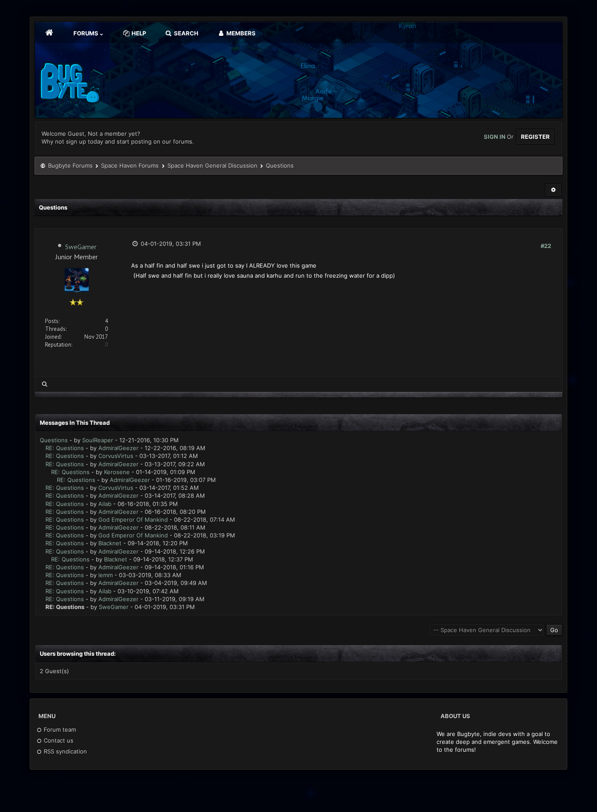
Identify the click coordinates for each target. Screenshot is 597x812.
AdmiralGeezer (118, 447)
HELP (138, 33)
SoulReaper (97, 440)
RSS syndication (64, 751)
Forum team (59, 729)
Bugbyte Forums (70, 165)
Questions (54, 440)
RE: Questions (64, 447)
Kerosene (117, 471)
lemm (105, 574)
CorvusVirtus (115, 455)
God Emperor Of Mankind (133, 519)
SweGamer (81, 246)
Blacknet (109, 543)
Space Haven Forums (130, 165)
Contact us (57, 740)
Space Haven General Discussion (212, 165)
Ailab (104, 503)
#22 (546, 245)
